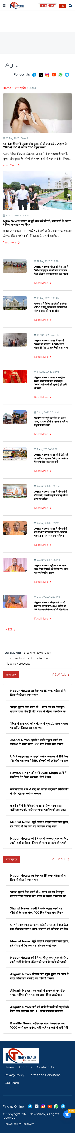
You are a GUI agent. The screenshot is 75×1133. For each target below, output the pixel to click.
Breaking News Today (37, 652)
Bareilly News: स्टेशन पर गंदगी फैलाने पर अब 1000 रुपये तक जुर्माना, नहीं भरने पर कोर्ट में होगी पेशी (39, 1025)
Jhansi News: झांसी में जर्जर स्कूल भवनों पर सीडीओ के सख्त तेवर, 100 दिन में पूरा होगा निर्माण (36, 741)
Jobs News (43, 658)
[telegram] (67, 76)
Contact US (45, 1067)
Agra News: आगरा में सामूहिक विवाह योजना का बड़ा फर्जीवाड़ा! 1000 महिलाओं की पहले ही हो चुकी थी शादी (50, 383)
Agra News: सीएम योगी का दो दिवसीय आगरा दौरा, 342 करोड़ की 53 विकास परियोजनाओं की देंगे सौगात (51, 606)
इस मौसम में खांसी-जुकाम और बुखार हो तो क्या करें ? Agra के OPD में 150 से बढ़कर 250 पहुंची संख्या (35, 145)
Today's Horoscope (18, 663)
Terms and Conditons (44, 1075)
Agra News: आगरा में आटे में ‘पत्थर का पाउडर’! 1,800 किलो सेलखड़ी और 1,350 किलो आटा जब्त (51, 344)
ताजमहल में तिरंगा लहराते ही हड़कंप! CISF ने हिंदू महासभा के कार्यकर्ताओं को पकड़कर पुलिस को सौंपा (50, 307)
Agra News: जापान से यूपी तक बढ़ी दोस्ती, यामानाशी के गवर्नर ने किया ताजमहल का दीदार (37, 222)
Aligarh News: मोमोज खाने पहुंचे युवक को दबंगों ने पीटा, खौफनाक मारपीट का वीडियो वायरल (39, 976)
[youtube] (53, 76)
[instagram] (47, 76)
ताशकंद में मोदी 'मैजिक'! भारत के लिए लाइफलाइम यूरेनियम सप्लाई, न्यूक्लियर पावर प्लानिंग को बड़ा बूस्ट (38, 807)
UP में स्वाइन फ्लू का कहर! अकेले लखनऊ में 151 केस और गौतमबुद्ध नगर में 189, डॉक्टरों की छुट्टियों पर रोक (39, 758)
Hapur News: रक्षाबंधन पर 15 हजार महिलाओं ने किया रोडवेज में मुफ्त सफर (38, 692)
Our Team (12, 1083)
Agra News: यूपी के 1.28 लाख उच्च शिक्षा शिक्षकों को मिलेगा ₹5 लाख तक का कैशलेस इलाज (51, 569)
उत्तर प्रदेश (20, 88)
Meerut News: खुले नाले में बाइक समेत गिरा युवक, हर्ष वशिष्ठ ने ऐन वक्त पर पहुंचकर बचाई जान (39, 824)
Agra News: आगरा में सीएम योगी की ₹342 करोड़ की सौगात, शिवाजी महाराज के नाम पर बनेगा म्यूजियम (50, 532)
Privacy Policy (14, 1075)
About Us (25, 1067)
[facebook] (34, 76)
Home (7, 88)
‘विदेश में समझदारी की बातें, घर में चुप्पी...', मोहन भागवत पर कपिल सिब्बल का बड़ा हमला (39, 725)
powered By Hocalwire (19, 1124)
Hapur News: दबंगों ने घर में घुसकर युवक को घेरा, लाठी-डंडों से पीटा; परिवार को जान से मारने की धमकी (39, 840)
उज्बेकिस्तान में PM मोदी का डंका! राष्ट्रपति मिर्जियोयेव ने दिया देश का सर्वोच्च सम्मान (39, 791)
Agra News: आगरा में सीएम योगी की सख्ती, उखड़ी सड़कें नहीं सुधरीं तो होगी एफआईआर (51, 495)
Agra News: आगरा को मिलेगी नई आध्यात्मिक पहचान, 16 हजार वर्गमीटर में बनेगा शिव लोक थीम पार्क (51, 458)
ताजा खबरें (11, 674)
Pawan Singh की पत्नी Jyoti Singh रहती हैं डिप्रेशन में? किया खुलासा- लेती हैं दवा (38, 774)
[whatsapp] (60, 76)
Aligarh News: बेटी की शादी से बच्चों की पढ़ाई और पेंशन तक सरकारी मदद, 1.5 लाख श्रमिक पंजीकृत (39, 1008)
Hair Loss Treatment (19, 658)
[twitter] (40, 76)
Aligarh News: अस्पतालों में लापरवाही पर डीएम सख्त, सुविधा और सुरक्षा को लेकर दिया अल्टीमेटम (37, 992)
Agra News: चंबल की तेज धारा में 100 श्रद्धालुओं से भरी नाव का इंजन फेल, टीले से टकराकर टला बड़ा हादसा (51, 270)
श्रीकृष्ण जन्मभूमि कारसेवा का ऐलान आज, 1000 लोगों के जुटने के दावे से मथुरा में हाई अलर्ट (51, 421)
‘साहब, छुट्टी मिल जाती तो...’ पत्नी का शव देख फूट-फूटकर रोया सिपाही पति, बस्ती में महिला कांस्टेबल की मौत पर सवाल (38, 709)
